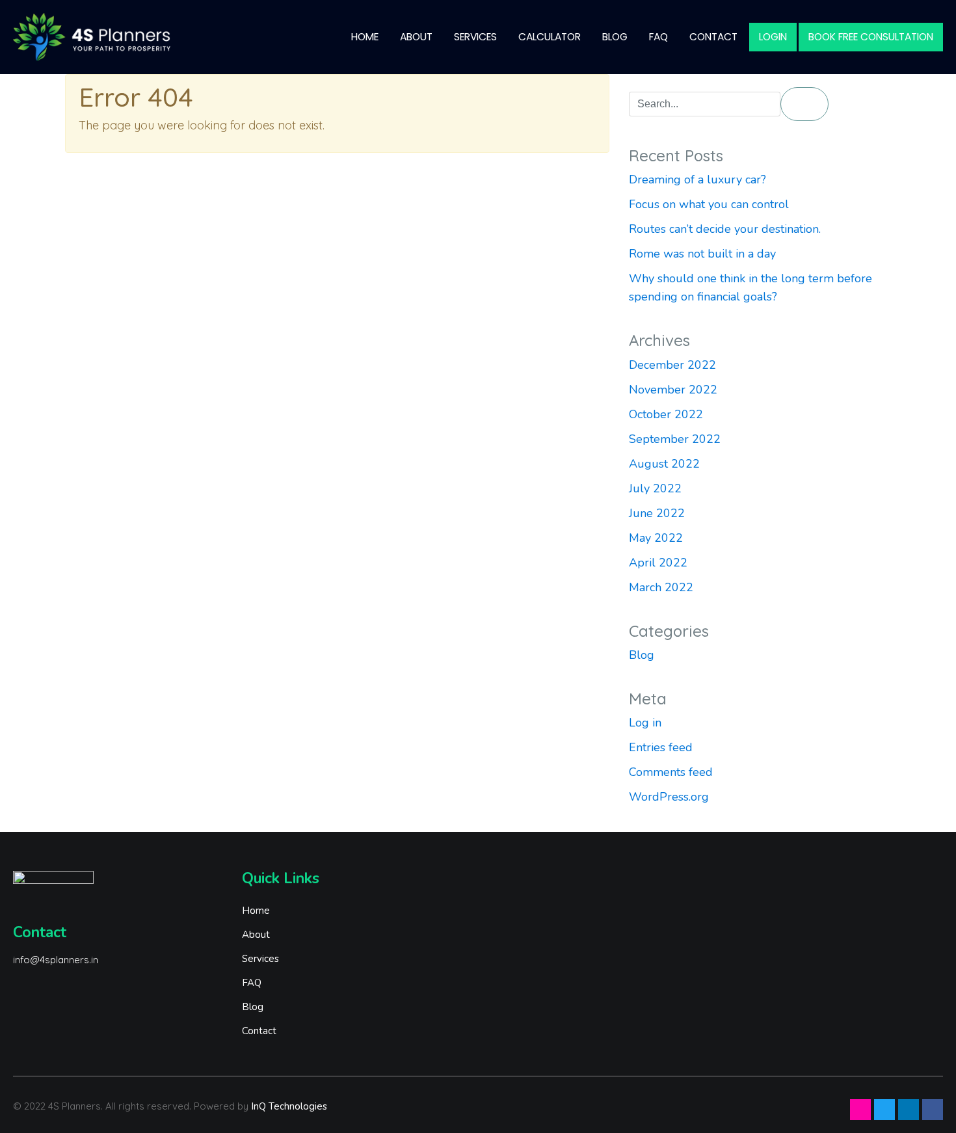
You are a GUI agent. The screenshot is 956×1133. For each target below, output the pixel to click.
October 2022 (666, 414)
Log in (645, 722)
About (416, 37)
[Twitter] (884, 1109)
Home (364, 37)
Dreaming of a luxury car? (697, 179)
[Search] (804, 104)
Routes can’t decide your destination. (725, 229)
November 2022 (673, 389)
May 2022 (656, 538)
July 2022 (655, 488)
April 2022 (658, 562)
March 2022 (661, 587)
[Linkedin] (908, 1109)
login (773, 37)
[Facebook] (932, 1109)
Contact (713, 37)
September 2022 (675, 439)
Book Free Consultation (870, 37)
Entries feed (661, 747)
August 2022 (664, 464)
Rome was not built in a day (702, 253)
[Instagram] (860, 1109)
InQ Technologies (289, 1106)
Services (475, 37)
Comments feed (671, 772)
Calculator (549, 37)
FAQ (658, 37)
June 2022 (657, 513)
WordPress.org (669, 797)
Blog (615, 37)
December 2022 (672, 365)
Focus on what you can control (709, 204)
